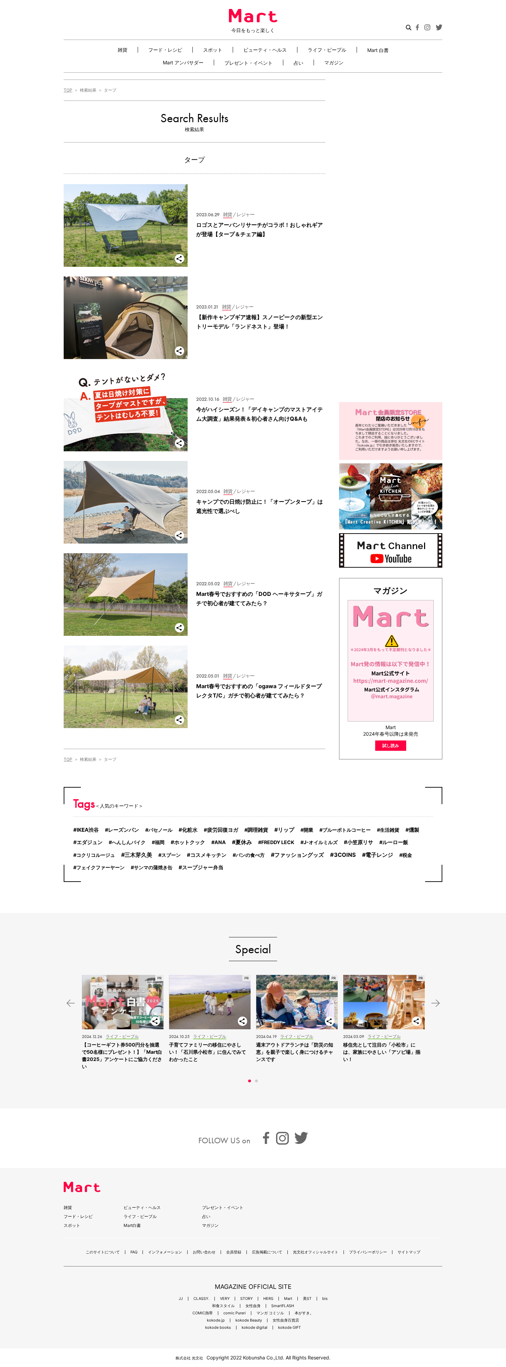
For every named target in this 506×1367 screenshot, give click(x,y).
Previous (70, 1003)
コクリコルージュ (95, 855)
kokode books (218, 1327)
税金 (407, 855)
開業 (308, 830)
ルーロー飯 (395, 842)
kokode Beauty (248, 1320)
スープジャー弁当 (202, 867)
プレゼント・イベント (248, 62)
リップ (286, 830)
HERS (268, 1299)
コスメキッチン (208, 855)
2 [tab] (256, 1080)
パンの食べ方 (250, 855)
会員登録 (233, 1252)
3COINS (345, 854)
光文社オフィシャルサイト (315, 1252)
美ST (307, 1299)
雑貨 (122, 50)
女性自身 (253, 1306)
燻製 (414, 830)
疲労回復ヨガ (222, 830)
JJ (181, 1299)
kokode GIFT (289, 1327)
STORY (246, 1299)
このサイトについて (103, 1252)
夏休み (243, 842)
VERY (225, 1299)
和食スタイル (223, 1306)
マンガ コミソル (270, 1313)
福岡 (160, 842)
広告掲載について (267, 1252)
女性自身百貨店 (286, 1320)
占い (298, 62)
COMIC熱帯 (202, 1313)
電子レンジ (379, 855)
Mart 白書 (378, 50)
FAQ (133, 1252)
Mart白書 (132, 1225)
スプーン (171, 855)
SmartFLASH (282, 1306)
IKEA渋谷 (88, 830)
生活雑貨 (389, 830)
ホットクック (189, 842)
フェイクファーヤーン (100, 867)
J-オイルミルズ (321, 842)
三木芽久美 (138, 854)
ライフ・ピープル (327, 50)
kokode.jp (216, 1320)
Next (435, 1003)
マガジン (334, 62)
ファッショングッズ (299, 854)
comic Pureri (234, 1313)
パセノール (160, 830)
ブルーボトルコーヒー (347, 830)
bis (325, 1299)
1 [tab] (249, 1080)
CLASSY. (201, 1299)
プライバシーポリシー (368, 1252)
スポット (212, 50)
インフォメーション (165, 1252)
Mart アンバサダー (183, 62)
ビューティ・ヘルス (265, 50)
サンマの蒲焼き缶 (153, 867)
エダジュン (90, 842)
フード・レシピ (165, 50)
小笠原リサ (360, 842)
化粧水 (190, 830)
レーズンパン (123, 830)
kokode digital (254, 1327)
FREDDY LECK (277, 842)
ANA (220, 842)
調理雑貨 (257, 830)
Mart (288, 1299)
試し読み (390, 745)
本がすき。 (304, 1313)
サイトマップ (409, 1252)
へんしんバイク (129, 842)
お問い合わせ (204, 1252)
